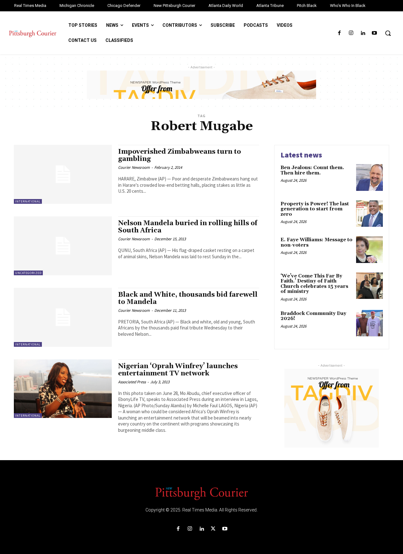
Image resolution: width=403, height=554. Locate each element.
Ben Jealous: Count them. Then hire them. (312, 170)
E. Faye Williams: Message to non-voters (316, 242)
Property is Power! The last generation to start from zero (315, 209)
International (28, 201)
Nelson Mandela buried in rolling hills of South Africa (187, 227)
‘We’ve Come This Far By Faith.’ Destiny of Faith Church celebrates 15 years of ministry (314, 284)
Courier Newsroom (134, 167)
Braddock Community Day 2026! (313, 316)
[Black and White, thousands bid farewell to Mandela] (63, 317)
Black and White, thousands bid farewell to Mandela (188, 298)
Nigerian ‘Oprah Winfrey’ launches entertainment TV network (178, 370)
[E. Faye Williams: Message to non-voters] (369, 249)
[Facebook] (339, 33)
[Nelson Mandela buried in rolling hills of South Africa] (63, 245)
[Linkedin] (363, 33)
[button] (387, 33)
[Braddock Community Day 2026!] (369, 323)
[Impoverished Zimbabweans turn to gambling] (63, 174)
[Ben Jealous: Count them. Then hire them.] (369, 177)
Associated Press (132, 382)
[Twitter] (213, 529)
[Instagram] (351, 33)
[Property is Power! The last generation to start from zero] (369, 213)
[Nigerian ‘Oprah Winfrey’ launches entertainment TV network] (63, 388)
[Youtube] (374, 33)
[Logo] (201, 493)
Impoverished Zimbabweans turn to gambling (179, 155)
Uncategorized (28, 273)
